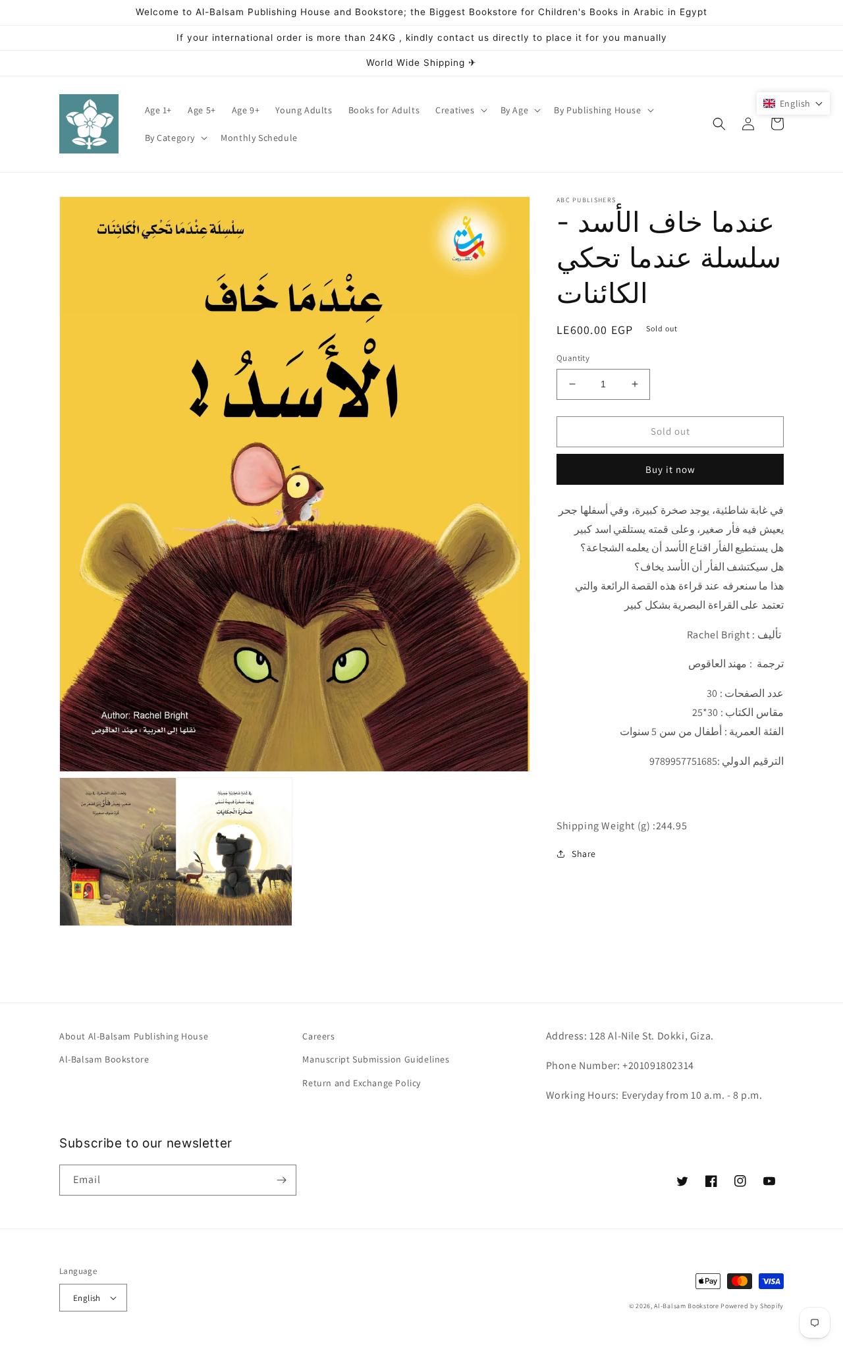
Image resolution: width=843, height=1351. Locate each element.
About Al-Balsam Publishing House (133, 1036)
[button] (459, 110)
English (87, 1298)
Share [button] (584, 853)
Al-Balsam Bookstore (104, 1059)
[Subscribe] (281, 1180)
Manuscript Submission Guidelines (375, 1059)
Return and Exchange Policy (361, 1083)
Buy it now (670, 468)
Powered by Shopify (752, 1306)
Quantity (573, 358)
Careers (318, 1036)
